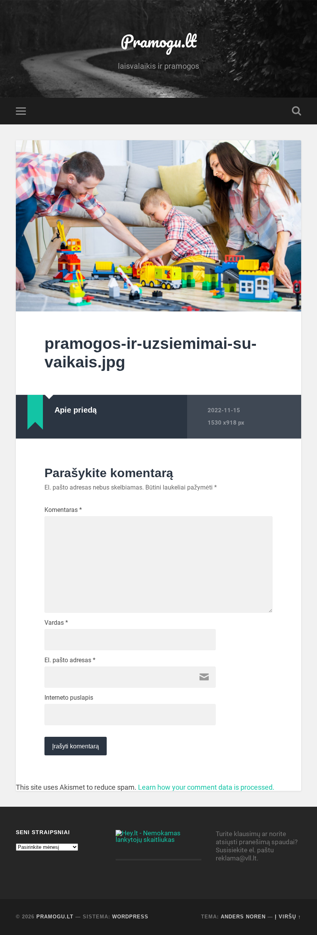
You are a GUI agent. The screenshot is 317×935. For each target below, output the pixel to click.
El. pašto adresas (69, 660)
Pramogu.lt (158, 40)
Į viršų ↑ (288, 917)
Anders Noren (243, 917)
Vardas (56, 623)
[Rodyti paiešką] (296, 111)
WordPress (130, 917)
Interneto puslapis (68, 698)
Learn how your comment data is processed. (206, 787)
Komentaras (63, 510)
